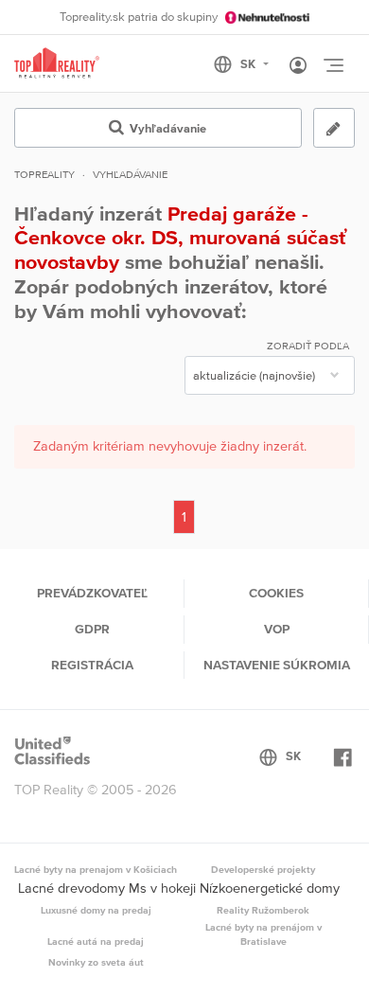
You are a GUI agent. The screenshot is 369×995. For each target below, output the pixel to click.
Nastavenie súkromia (276, 664)
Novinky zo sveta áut (96, 962)
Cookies (276, 592)
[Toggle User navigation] (298, 66)
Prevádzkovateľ (92, 592)
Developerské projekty (263, 869)
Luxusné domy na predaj (96, 909)
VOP (277, 628)
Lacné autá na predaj (95, 941)
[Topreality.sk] (56, 64)
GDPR (92, 628)
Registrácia (92, 664)
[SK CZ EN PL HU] (249, 64)
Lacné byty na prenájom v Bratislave (263, 934)
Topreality (44, 174)
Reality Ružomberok (263, 909)
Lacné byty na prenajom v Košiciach (95, 869)
